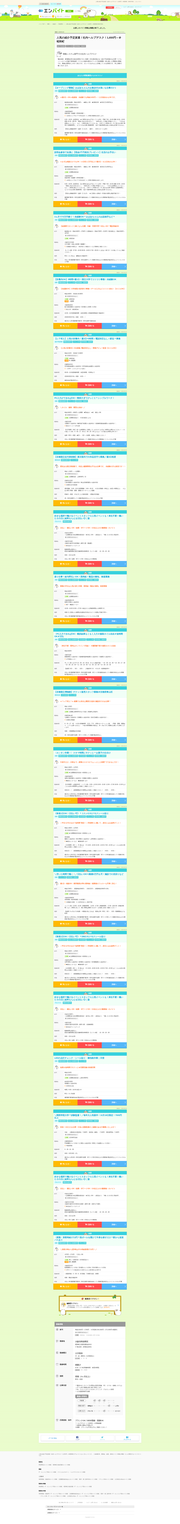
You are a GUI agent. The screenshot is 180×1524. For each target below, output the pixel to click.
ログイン (118, 7)
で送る (52, 1438)
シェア (77, 1439)
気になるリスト (48, 16)
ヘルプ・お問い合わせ (128, 6)
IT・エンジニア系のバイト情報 (47, 1472)
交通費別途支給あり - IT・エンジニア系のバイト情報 (84, 1493)
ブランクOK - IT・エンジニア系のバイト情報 (53, 1496)
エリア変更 (77, 11)
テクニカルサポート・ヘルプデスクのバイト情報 (71, 1472)
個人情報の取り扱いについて (66, 1502)
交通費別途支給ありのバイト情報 (68, 1479)
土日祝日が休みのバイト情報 (123, 1479)
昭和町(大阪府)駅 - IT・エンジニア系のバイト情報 (78, 1486)
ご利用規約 (80, 1502)
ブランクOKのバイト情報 (106, 1479)
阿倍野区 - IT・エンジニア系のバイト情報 (50, 1486)
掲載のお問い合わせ (116, 1502)
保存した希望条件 (64, 16)
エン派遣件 (44, 3)
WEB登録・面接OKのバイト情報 (48, 1479)
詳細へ (114, 139)
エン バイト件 (56, 3)
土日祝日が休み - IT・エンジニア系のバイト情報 (80, 1496)
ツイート (102, 1439)
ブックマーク (127, 1439)
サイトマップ (138, 6)
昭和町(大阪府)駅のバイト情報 (61, 1465)
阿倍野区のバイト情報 (45, 1465)
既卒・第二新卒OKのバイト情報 (88, 1479)
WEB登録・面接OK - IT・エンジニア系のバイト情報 (53, 1493)
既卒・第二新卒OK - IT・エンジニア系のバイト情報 (115, 1493)
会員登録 (110, 7)
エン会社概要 (104, 1502)
